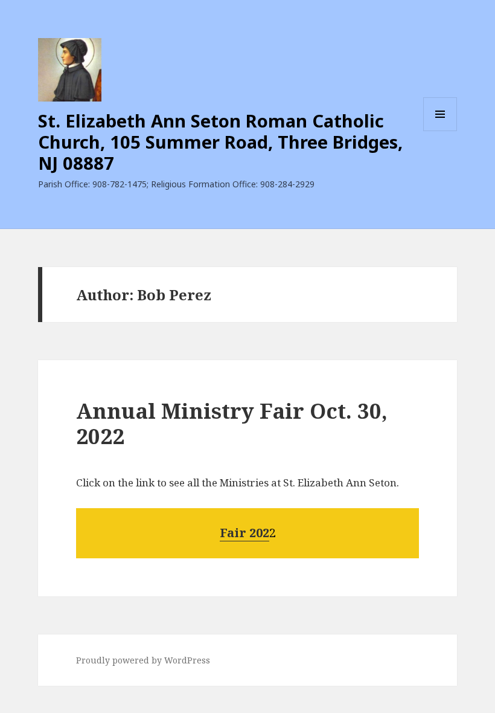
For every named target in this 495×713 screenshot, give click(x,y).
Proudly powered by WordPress (143, 660)
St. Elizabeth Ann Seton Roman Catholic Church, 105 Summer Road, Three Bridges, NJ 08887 (220, 142)
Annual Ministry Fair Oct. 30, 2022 (232, 423)
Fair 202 (244, 532)
